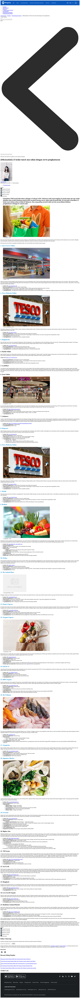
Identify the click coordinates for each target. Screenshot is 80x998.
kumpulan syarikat (54, 945)
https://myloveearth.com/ (13, 898)
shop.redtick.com (12, 544)
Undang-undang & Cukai (8, 10)
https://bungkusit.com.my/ (14, 887)
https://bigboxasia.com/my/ (14, 838)
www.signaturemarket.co (13, 802)
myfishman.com (12, 734)
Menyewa (5, 9)
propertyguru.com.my (9, 989)
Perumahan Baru (24, 2)
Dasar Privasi (35, 982)
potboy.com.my (12, 565)
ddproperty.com (42, 989)
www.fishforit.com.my (13, 672)
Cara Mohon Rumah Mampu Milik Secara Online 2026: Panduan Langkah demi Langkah (18, 968)
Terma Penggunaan (44, 982)
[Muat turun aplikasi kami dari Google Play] (21, 976)
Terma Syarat (54, 982)
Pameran (47, 2)
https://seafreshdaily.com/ (13, 874)
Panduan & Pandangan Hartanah (37, 2)
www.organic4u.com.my (13, 751)
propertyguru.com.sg (21, 989)
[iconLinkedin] (5, 952)
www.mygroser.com (13, 434)
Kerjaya (21, 982)
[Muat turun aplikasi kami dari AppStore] (9, 976)
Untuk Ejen (53, 2)
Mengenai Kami (8, 982)
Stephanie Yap (3, 181)
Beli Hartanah (5, 7)
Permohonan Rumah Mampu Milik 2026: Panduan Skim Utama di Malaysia (15, 959)
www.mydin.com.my (13, 497)
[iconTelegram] (3, 952)
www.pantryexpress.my (13, 610)
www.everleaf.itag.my (13, 818)
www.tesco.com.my (12, 332)
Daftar (14, 943)
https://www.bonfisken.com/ (14, 911)
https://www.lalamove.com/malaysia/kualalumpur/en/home (20, 423)
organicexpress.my (12, 657)
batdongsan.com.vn (32, 989)
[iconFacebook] (0, 952)
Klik (28, 663)
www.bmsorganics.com (13, 685)
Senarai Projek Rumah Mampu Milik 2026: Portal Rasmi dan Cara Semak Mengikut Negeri (18, 963)
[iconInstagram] (2, 952)
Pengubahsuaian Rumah (8, 13)
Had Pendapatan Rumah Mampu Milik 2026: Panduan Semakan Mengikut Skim (16, 965)
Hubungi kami (27, 982)
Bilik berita (15, 982)
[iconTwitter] (1, 952)
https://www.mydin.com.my (11, 357)
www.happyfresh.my (13, 345)
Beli (13, 2)
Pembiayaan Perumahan (7, 12)
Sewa (17, 2)
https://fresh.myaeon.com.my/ (14, 409)
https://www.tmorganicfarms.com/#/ (16, 859)
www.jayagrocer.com (13, 285)
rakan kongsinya (63, 945)
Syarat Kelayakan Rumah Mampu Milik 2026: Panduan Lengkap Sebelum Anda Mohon (17, 961)
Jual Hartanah (5, 11)
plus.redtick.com (19, 544)
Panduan (4, 6)
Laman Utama (3, 15)
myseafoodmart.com (13, 597)
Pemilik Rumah (7, 185)
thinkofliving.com (52, 989)
